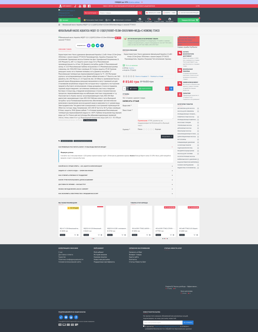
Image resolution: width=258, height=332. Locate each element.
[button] (92, 238)
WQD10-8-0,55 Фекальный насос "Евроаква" (93, 228)
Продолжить (166, 136)
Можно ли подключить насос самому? (73, 189)
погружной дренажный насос (82, 141)
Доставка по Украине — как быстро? (72, 184)
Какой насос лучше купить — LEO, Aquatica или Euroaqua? (80, 166)
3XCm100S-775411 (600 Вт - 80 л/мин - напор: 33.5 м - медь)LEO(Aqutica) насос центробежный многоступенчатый (142, 228)
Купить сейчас (134, 2)
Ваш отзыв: (127, 110)
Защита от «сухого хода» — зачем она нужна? (75, 170)
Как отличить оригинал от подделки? (73, 175)
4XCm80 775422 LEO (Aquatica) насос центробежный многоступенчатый (189, 228)
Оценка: (126, 129)
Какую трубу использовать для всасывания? (75, 180)
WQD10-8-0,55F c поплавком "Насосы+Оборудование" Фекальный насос (117, 228)
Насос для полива (186, 291)
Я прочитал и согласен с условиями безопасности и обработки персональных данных (168, 327)
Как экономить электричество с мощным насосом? (78, 193)
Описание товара (64, 49)
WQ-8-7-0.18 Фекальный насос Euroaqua (70, 228)
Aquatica (131, 68)
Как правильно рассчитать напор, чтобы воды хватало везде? (82, 147)
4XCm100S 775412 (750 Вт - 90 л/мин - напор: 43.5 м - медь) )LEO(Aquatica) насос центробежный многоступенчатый (165, 228)
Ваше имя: (126, 106)
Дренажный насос (66, 141)
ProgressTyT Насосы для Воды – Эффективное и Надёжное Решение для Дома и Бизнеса (182, 286)
